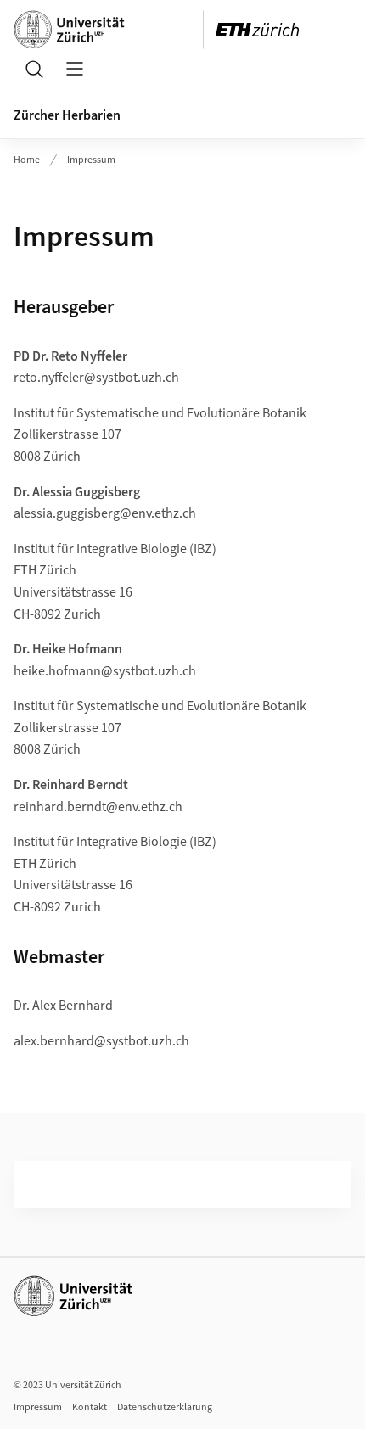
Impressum (91, 160)
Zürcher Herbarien (67, 115)
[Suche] (34, 68)
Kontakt (89, 1407)
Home (27, 160)
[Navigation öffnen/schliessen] (74, 68)
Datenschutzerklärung (164, 1407)
